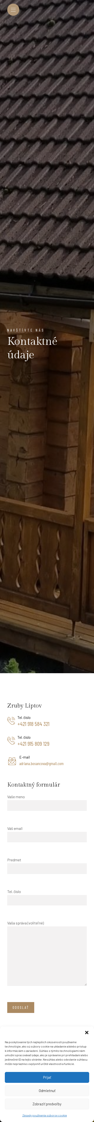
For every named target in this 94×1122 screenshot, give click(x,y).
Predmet (14, 859)
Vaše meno (16, 796)
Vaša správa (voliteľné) (25, 923)
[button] (86, 1032)
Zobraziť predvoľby (47, 1104)
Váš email (14, 828)
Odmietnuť (47, 1090)
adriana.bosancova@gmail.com (41, 763)
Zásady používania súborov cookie (44, 1115)
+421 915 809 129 (33, 743)
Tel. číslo (14, 891)
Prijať (47, 1077)
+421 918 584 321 (33, 724)
